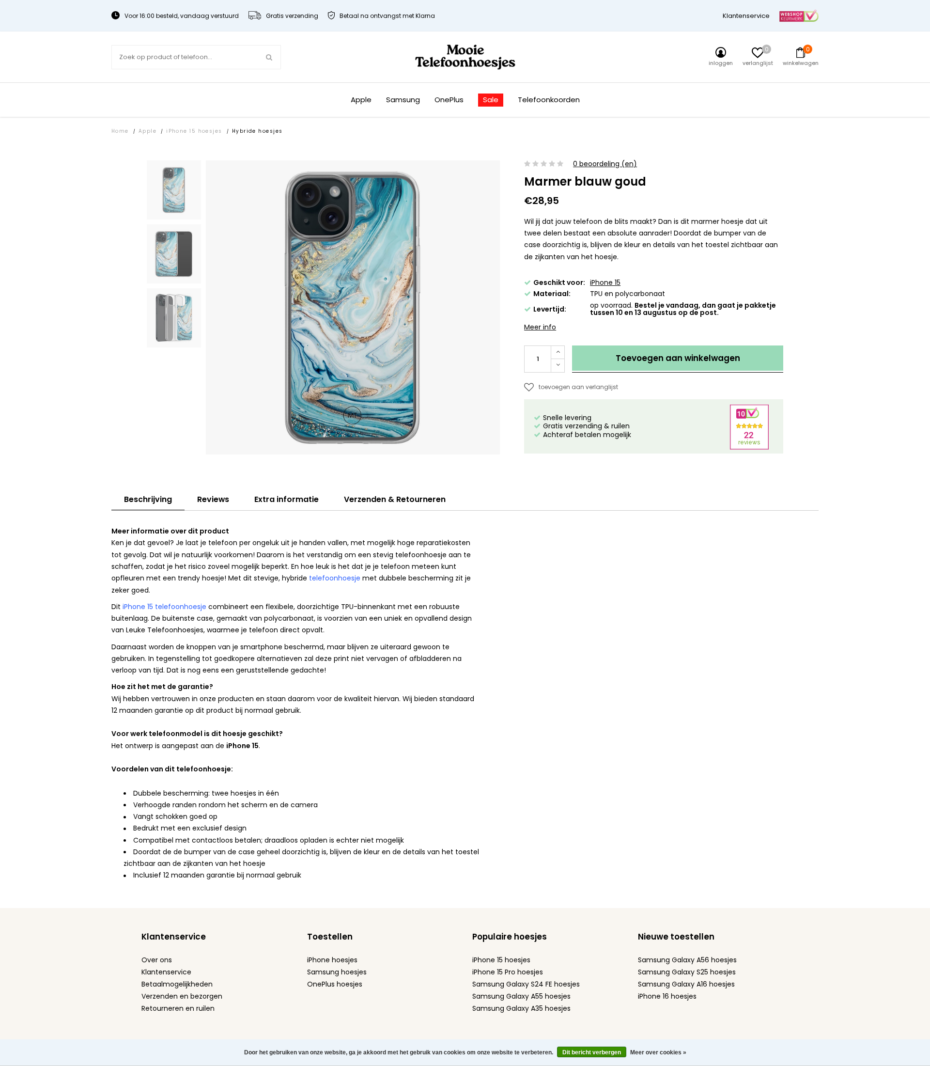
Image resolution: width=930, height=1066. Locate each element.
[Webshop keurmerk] (799, 15)
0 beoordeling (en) (605, 164)
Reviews (213, 499)
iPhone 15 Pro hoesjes (507, 972)
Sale (490, 99)
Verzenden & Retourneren (395, 499)
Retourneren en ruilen (178, 1008)
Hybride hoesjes (257, 131)
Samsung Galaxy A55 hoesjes (521, 996)
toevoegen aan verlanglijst (578, 387)
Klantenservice (746, 15)
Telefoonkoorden (549, 100)
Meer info (540, 327)
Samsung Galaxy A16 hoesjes (686, 984)
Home (120, 131)
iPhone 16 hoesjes (667, 996)
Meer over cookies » (658, 1052)
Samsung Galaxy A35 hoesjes (521, 1008)
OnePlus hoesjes (334, 984)
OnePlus (449, 100)
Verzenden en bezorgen (181, 996)
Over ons (156, 960)
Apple (361, 100)
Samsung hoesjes (337, 972)
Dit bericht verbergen (591, 1052)
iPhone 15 (605, 282)
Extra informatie (286, 499)
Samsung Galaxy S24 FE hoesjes (526, 984)
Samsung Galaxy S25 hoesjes (687, 972)
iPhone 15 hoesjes (194, 131)
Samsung (403, 100)
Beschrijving (148, 499)
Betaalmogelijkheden (177, 984)
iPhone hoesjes (332, 960)
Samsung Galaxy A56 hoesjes (687, 960)
